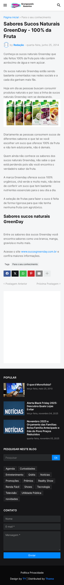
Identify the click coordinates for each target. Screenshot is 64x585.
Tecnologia (43, 486)
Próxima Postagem (47, 283)
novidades (12, 498)
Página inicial (11, 17)
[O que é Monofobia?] (14, 390)
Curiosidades (27, 468)
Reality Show (45, 480)
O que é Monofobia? (39, 384)
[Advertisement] (32, 327)
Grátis (31, 474)
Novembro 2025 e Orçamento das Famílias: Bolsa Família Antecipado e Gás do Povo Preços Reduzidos (43, 428)
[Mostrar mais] (47, 274)
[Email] (39, 274)
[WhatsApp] (23, 274)
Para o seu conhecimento (36, 17)
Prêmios (28, 480)
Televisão (11, 492)
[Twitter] (15, 274)
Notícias (45, 474)
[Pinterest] (31, 274)
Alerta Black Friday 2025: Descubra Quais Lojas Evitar (42, 406)
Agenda (10, 468)
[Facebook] (7, 274)
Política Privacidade (32, 572)
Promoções (12, 480)
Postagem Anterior (16, 283)
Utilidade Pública (31, 492)
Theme (50, 578)
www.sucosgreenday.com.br (39, 251)
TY (24, 578)
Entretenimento (14, 474)
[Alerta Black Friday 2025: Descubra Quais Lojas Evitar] (14, 408)
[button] (5, 5)
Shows (28, 486)
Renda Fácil (12, 486)
